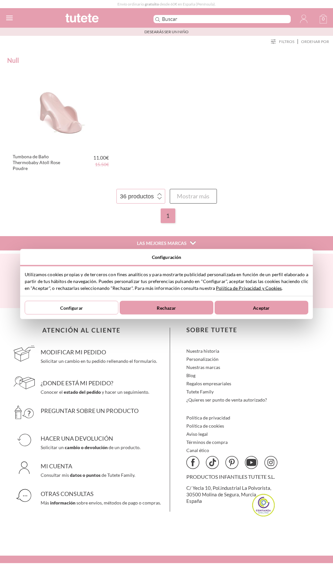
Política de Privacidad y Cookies (249, 288)
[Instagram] (270, 462)
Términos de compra (207, 442)
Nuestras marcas (203, 367)
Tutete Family (200, 391)
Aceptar (261, 307)
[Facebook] (192, 462)
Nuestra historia (202, 350)
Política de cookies (205, 425)
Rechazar (166, 307)
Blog (190, 375)
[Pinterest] (231, 462)
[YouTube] (251, 462)
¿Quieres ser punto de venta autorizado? (226, 399)
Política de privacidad (208, 417)
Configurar (71, 307)
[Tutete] (99, 19)
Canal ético (197, 450)
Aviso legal (197, 434)
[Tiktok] (212, 462)
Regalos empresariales (208, 383)
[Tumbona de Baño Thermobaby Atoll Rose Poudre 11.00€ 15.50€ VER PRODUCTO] (59, 110)
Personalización (202, 359)
